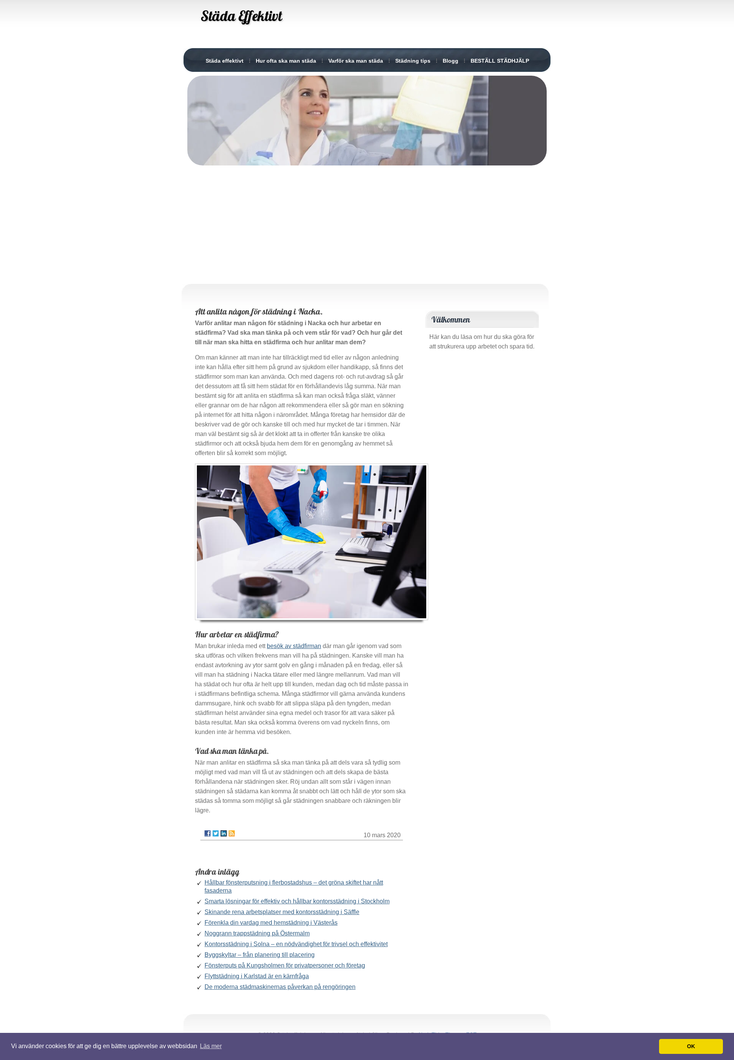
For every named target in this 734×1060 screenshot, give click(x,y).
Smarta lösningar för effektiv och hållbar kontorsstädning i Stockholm (297, 901)
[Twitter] (216, 833)
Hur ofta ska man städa (286, 61)
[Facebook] (208, 833)
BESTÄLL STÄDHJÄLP (500, 61)
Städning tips (412, 61)
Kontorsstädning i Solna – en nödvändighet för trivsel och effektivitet (296, 944)
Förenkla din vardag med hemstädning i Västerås (271, 922)
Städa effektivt (225, 61)
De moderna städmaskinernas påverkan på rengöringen (280, 987)
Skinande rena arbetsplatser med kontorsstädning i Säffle (282, 912)
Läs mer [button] (211, 1046)
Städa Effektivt (241, 15)
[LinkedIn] (224, 833)
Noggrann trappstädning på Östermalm (257, 933)
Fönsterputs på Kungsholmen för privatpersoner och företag (285, 965)
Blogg (450, 61)
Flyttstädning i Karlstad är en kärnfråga (257, 976)
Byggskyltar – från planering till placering (260, 954)
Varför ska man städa (355, 61)
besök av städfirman (294, 646)
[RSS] (232, 833)
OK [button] (691, 1046)
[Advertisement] (367, 222)
